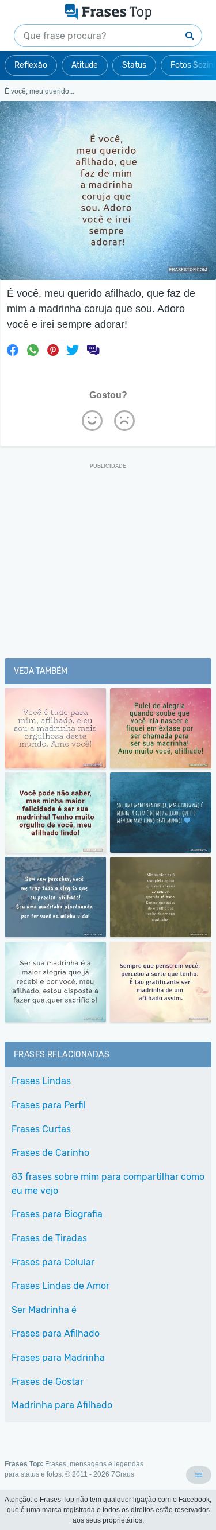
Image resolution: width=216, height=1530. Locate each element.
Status (134, 65)
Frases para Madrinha (58, 1357)
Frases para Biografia (57, 1214)
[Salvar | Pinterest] (53, 350)
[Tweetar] (72, 350)
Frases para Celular (53, 1262)
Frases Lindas (41, 1080)
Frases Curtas (41, 1129)
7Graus (122, 1474)
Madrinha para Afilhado (62, 1405)
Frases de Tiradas (49, 1238)
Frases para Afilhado (56, 1333)
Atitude (84, 65)
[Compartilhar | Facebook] (12, 350)
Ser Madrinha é (44, 1309)
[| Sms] (92, 350)
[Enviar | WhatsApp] (32, 350)
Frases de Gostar (48, 1381)
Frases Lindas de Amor (60, 1285)
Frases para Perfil (49, 1105)
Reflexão (30, 65)
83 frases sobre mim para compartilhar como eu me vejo (108, 1183)
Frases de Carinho (50, 1152)
